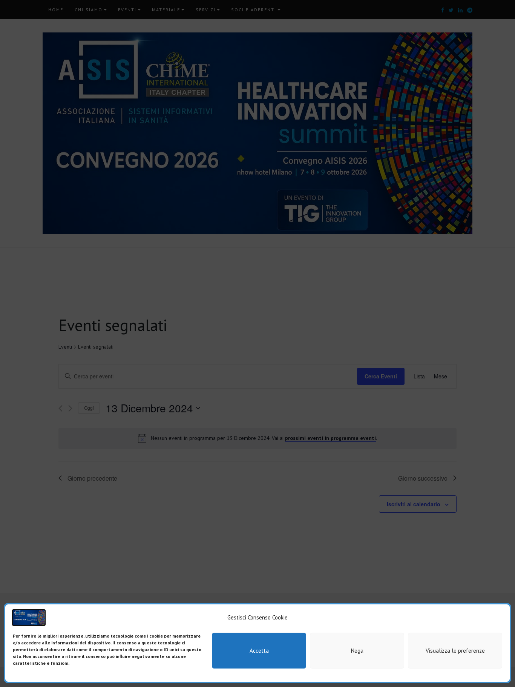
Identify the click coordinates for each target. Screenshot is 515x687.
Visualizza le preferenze (455, 650)
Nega (357, 650)
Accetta (259, 650)
